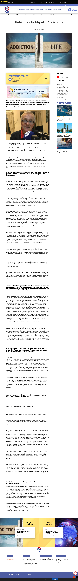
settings (48, 579)
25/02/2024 (27, 536)
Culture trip (36, 14)
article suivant (49, 523)
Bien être (27, 14)
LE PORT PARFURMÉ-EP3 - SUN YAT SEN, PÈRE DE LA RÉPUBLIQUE (64, 136)
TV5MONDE (49, 9)
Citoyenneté (19, 14)
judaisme (66, 93)
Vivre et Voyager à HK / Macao (49, 14)
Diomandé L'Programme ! (62, 86)
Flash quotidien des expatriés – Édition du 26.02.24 (51, 533)
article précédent (29, 523)
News (66, 94)
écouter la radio (74, 9)
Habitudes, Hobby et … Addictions (23, 532)
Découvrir (31, 542)
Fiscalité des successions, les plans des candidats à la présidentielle (63, 151)
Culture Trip (59, 84)
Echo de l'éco (59, 88)
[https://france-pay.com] (28, 91)
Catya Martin (63, 76)
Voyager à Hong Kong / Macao (63, 99)
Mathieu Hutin (49, 536)
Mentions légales (10, 559)
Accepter (55, 579)
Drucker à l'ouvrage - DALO (62, 87)
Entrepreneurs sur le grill (66, 14)
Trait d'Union (68, 96)
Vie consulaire (60, 97)
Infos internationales (20, 9)
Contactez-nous (56, 9)
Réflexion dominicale (16, 80)
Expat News (28, 9)
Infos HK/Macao (43, 9)
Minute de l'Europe (60, 94)
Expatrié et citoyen (35, 9)
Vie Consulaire (9, 14)
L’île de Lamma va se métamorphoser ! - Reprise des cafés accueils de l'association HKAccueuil (64, 119)
